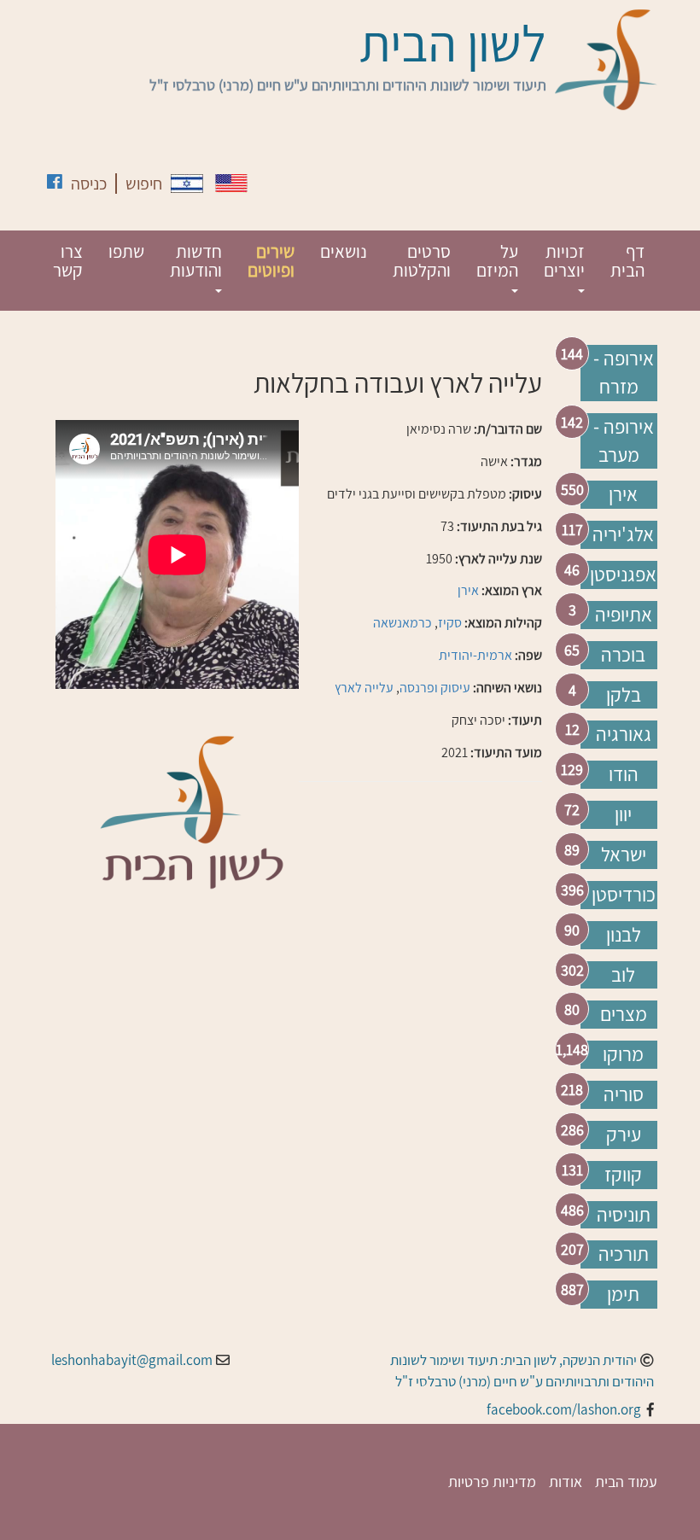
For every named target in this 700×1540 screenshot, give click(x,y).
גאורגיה (623, 734)
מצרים (623, 1014)
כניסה (89, 183)
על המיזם (497, 261)
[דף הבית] (606, 60)
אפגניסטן (623, 574)
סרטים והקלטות (422, 261)
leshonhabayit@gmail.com (132, 1359)
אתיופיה (623, 614)
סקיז (450, 623)
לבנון (623, 935)
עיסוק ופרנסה (435, 688)
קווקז (623, 1174)
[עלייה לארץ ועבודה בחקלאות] (187, 183)
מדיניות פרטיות (492, 1481)
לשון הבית (452, 42)
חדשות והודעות (196, 261)
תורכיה (623, 1254)
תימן (623, 1294)
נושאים (343, 251)
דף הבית (627, 261)
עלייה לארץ (364, 688)
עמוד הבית (626, 1481)
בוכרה (623, 655)
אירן (623, 494)
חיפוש (143, 183)
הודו (624, 774)
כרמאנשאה (402, 623)
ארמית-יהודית (475, 655)
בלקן (623, 695)
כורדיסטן (624, 894)
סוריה (624, 1094)
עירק (623, 1134)
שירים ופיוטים (271, 261)
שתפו (126, 251)
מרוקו (623, 1054)
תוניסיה (623, 1215)
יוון (623, 814)
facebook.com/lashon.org (564, 1409)
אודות (565, 1481)
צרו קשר (68, 261)
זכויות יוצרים (564, 261)
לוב (623, 975)
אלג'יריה (623, 534)
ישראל (623, 854)
